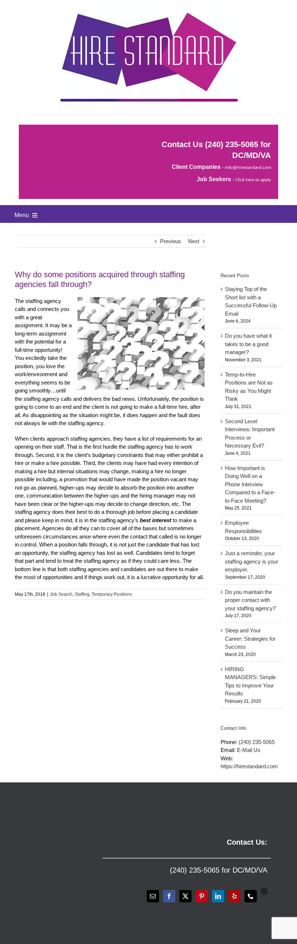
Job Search (61, 594)
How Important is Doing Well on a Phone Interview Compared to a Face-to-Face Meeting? (250, 484)
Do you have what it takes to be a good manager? (248, 344)
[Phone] (250, 896)
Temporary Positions (112, 594)
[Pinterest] (202, 896)
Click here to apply (253, 180)
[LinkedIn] (218, 896)
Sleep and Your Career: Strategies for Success (250, 638)
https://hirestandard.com (249, 766)
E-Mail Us (248, 750)
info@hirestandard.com (248, 167)
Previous (170, 241)
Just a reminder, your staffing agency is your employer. (251, 561)
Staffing (82, 594)
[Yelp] (234, 896)
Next (193, 241)
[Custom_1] (264, 891)
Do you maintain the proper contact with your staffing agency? (250, 600)
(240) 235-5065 (231, 144)
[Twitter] (185, 896)
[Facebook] (169, 896)
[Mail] (153, 896)
